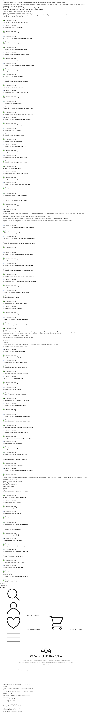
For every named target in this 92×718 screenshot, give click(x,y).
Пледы (5, 339)
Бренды (2, 587)
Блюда (5, 483)
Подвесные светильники (42, 216)
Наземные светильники (10, 218)
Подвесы (45, 220)
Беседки (5, 15)
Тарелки (9, 483)
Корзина (12, 695)
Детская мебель (8, 574)
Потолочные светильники (10, 213)
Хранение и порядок (31, 333)
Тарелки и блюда (29, 477)
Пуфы (36, 8)
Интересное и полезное (53, 333)
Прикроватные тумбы (37, 9)
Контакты (27, 684)
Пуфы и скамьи (51, 15)
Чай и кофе (83, 477)
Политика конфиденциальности (12, 711)
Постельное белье (12, 339)
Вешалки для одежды (19, 344)
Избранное (6, 695)
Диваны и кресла (17, 2)
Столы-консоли (56, 4)
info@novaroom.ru (19, 582)
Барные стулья (11, 4)
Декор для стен (61, 332)
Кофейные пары (7, 481)
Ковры (17, 332)
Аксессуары (13, 479)
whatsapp (9, 707)
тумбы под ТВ (27, 11)
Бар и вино (6, 479)
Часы (7, 332)
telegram (4, 707)
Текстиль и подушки (25, 332)
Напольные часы (8, 337)
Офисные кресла (8, 13)
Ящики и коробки (53, 344)
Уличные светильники (71, 213)
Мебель (5, 1)
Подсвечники (7, 341)
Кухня (4, 476)
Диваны (5, 8)
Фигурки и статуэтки (37, 332)
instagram (14, 707)
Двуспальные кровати (9, 9)
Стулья (5, 4)
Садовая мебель (61, 2)
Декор (5, 330)
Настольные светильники (26, 213)
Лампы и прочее (19, 215)
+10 (6, 18)
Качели (45, 15)
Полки (10, 11)
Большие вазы (7, 335)
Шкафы (20, 11)
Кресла (20, 8)
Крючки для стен (43, 344)
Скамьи (20, 6)
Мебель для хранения (39, 2)
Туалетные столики (79, 4)
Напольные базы (31, 220)
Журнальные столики (33, 4)
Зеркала (11, 332)
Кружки (15, 481)
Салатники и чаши (39, 477)
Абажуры (5, 220)
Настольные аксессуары (17, 333)
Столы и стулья (7, 2)
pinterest (19, 707)
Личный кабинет (19, 684)
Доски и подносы (63, 477)
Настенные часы (18, 337)
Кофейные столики (46, 4)
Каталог (2, 583)
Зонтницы (29, 344)
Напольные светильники (56, 213)
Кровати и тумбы (28, 2)
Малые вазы (15, 335)
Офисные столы (18, 13)
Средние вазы (23, 335)
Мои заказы (18, 695)
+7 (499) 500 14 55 (8, 582)
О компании (24, 692)
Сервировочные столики (10, 6)
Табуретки (19, 4)
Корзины (35, 344)
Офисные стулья (28, 13)
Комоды (5, 11)
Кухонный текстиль (74, 477)
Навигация (11, 684)
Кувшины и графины (51, 477)
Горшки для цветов (72, 332)
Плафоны (39, 220)
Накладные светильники (27, 216)
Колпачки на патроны (15, 220)
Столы (25, 4)
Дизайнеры (3, 585)
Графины (5, 486)
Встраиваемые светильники (11, 216)
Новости (30, 692)
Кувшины (11, 486)
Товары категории (10, 20)
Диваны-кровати (13, 8)
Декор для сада (41, 333)
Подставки (6, 490)
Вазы (4, 332)
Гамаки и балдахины (14, 15)
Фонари (19, 218)
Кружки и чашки (19, 477)
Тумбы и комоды (8, 344)
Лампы (24, 220)
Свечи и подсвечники (50, 332)
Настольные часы (28, 337)
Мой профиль (26, 695)
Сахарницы (6, 488)
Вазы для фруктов (8, 484)
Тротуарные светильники (60, 218)
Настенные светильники (41, 213)
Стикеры (5, 342)
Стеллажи (15, 11)
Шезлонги (41, 8)
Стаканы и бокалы (8, 477)
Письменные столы (67, 4)
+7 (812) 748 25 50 (11, 701)
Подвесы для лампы (54, 220)
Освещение (6, 211)
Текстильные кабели (66, 220)
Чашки (20, 481)
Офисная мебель (51, 2)
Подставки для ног (28, 8)
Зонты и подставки (36, 15)
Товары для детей (8, 573)
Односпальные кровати (23, 9)
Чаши (15, 484)
